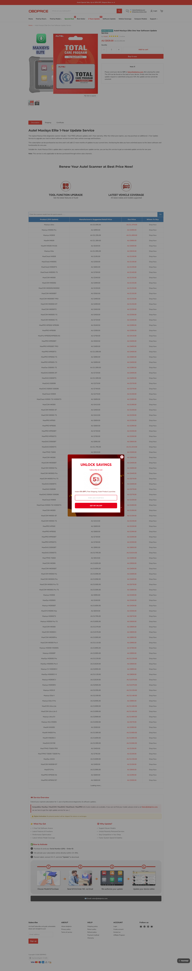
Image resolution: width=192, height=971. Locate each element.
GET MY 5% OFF (96, 506)
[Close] (122, 457)
